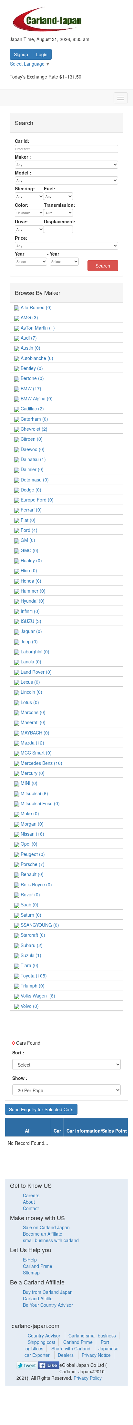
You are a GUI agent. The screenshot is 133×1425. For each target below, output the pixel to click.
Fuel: (49, 188)
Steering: (25, 188)
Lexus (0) (29, 682)
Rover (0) (29, 894)
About (29, 1201)
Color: (21, 205)
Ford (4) (28, 530)
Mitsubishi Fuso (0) (39, 803)
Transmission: (59, 205)
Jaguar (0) (30, 631)
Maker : (23, 156)
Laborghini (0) (34, 651)
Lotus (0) (29, 702)
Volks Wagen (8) (37, 995)
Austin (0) (29, 347)
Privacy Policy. (88, 1378)
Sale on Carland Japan (46, 1227)
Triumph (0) (32, 985)
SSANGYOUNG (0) (39, 925)
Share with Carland (71, 1348)
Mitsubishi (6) (33, 793)
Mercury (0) (32, 773)
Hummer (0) (32, 590)
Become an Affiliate (42, 1233)
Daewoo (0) (32, 449)
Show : (19, 1078)
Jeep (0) (28, 641)
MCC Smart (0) (35, 752)
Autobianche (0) (36, 358)
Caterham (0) (33, 419)
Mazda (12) (31, 742)
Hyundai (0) (32, 600)
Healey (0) (30, 560)
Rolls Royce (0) (35, 884)
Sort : (18, 1052)
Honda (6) (30, 580)
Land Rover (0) (35, 672)
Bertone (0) (31, 378)
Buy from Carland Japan (48, 1292)
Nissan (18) (31, 833)
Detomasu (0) (34, 479)
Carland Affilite (38, 1298)
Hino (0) (28, 570)
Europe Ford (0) (36, 499)
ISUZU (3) (30, 621)
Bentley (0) (31, 368)
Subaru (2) (31, 945)
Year (19, 253)
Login (41, 54)
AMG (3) (28, 317)
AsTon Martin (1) (37, 327)
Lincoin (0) (30, 692)
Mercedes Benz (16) (40, 763)
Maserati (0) (32, 722)
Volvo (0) (29, 1006)
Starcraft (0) (32, 935)
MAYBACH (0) (34, 732)
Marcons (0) (32, 712)
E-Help (30, 1259)
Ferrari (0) (30, 509)
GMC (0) (28, 550)
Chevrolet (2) (33, 429)
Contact (31, 1208)
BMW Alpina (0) (36, 398)
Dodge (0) (30, 489)
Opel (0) (28, 843)
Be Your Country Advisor (48, 1305)
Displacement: (60, 221)
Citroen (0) (31, 439)
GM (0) (27, 540)
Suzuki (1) (30, 955)
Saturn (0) (30, 915)
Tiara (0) (28, 965)
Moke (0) (29, 813)
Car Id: (22, 141)
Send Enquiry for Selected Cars (41, 1109)
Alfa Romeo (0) (35, 307)
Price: (21, 238)
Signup (21, 54)
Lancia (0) (30, 661)
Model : (23, 172)
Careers (31, 1195)
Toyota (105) (33, 975)
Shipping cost (41, 1342)
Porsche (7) (32, 864)
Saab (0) (28, 904)
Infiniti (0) (29, 611)
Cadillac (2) (31, 408)
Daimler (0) (31, 469)
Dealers (66, 1355)
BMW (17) (30, 388)
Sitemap (31, 1272)
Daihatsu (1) (32, 459)
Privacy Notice (96, 1355)
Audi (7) (28, 337)
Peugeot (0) (32, 854)
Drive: (21, 221)
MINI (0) (28, 783)
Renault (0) (31, 874)
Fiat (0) (27, 520)
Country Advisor (45, 1335)
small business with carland (51, 1240)
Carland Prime (37, 1266)
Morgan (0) (31, 823)
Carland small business (92, 1335)
